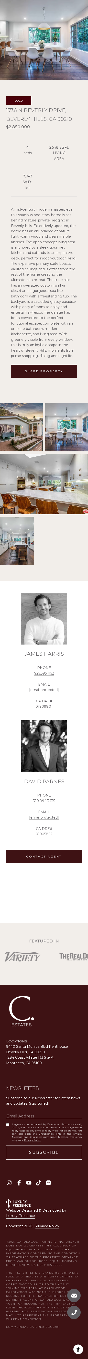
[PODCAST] (48, 1183)
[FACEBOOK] (19, 1183)
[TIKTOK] (38, 1183)
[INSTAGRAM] (9, 1183)
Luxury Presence (20, 1216)
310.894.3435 (44, 801)
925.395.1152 (44, 673)
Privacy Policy (32, 1140)
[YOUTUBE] (29, 1183)
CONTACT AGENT (44, 856)
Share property (44, 371)
